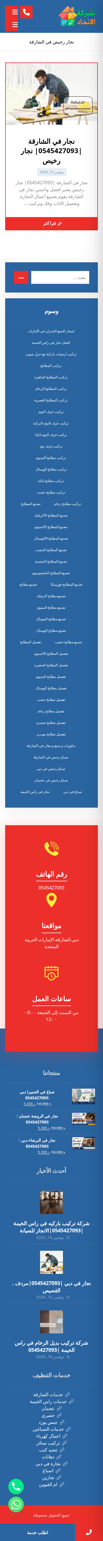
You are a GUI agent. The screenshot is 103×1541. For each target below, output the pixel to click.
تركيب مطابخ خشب (51, 492)
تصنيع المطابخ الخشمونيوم (51, 572)
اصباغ (48, 1470)
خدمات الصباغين (48, 1429)
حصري (48, 1415)
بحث (21, 277)
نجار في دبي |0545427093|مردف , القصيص (51, 1287)
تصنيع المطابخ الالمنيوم (51, 526)
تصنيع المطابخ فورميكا (66, 584)
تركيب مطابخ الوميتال (51, 469)
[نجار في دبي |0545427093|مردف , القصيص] (51, 1262)
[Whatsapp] (16, 1504)
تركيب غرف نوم (51, 446)
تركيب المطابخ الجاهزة (51, 377)
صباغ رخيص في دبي (51, 768)
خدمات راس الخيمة (48, 1401)
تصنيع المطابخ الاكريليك (51, 515)
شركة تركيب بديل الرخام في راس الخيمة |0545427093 (51, 1346)
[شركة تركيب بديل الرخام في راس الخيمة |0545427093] (51, 1321)
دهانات (48, 1456)
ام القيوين (48, 1484)
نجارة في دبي (48, 1463)
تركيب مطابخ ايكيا (51, 480)
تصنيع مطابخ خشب (68, 641)
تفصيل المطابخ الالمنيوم (51, 653)
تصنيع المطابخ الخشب (51, 549)
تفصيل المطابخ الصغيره (51, 665)
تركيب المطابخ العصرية (51, 400)
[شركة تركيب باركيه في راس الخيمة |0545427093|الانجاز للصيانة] (51, 1202)
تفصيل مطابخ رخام (51, 711)
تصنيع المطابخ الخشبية (51, 561)
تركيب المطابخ (51, 365)
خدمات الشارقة (48, 1394)
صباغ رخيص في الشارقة (50, 757)
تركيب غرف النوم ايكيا (51, 434)
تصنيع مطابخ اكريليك (51, 595)
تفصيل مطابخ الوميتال (51, 688)
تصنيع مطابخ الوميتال (51, 630)
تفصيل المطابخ (30, 641)
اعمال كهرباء (48, 1436)
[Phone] (16, 1486)
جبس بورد (48, 1422)
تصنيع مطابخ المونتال (51, 618)
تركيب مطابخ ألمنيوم (51, 457)
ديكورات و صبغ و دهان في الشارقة (51, 745)
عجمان (48, 1408)
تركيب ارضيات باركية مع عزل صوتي (50, 354)
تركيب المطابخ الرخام (51, 388)
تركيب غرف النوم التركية (51, 423)
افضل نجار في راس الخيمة (51, 342)
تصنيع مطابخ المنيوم (51, 607)
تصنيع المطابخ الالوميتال (51, 538)
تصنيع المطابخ (31, 503)
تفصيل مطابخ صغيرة (51, 722)
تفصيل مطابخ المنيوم (51, 676)
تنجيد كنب (48, 1450)
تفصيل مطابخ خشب (51, 699)
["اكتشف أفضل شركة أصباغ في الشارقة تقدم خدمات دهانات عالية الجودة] (78, 16)
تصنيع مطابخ (28, 584)
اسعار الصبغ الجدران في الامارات (51, 331)
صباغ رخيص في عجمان (51, 780)
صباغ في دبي (72, 791)
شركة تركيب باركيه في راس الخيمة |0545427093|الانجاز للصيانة (51, 1227)
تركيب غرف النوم (51, 411)
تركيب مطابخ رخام (67, 503)
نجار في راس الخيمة (34, 791)
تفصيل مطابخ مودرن (51, 734)
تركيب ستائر (48, 1443)
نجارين (48, 1477)
